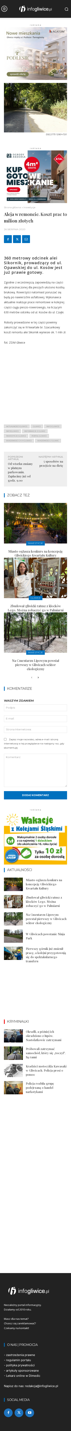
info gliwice (52, 426)
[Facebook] (8, 239)
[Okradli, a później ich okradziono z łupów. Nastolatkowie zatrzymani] (13, 1035)
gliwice (37, 426)
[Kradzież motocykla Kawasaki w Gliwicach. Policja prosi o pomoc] (13, 1070)
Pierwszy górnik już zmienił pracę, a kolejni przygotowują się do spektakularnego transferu (46, 955)
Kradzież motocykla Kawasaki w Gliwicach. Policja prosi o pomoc (46, 1070)
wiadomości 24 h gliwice (19, 441)
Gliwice (36, 597)
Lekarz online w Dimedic (23, 1376)
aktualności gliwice (16, 426)
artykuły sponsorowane (22, 1370)
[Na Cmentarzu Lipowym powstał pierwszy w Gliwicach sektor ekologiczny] (35, 632)
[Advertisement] (35, 385)
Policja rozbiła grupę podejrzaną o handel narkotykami (40, 1087)
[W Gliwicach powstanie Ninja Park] (13, 936)
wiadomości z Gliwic (48, 441)
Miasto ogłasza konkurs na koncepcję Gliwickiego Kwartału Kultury (35, 553)
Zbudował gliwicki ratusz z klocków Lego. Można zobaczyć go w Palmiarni (36, 608)
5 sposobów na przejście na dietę (51, 463)
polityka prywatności (20, 1365)
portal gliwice (39, 436)
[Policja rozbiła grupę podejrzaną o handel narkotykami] (13, 1087)
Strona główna (12, 207)
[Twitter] (17, 239)
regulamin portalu (18, 1360)
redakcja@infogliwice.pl (41, 1386)
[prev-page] (31, 677)
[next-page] (38, 677)
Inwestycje (29, 207)
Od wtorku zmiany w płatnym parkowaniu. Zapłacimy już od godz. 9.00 (20, 472)
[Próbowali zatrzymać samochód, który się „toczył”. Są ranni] (13, 1053)
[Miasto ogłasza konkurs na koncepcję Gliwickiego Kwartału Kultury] (35, 523)
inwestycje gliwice (16, 436)
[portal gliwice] (35, 1291)
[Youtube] (29, 1412)
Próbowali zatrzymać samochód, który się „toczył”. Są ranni (45, 1053)
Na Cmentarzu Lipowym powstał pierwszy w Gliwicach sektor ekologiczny (35, 664)
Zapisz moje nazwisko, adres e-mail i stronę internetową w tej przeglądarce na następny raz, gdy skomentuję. (34, 743)
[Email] (26, 239)
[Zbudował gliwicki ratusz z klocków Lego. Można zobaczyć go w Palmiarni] (35, 578)
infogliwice (12, 431)
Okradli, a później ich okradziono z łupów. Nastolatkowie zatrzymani (43, 1036)
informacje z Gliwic (34, 431)
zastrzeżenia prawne (20, 1355)
